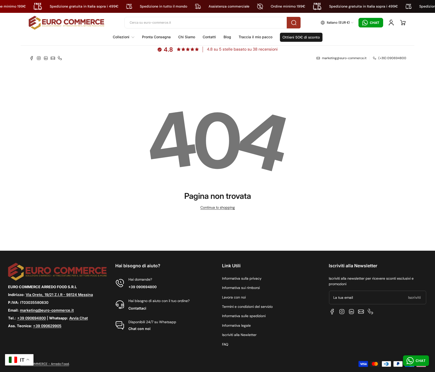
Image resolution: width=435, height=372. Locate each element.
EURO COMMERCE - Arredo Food (44, 364)
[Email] (53, 58)
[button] (337, 23)
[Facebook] (32, 58)
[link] (125, 37)
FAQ (225, 344)
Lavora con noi (234, 297)
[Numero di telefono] (60, 58)
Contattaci (137, 308)
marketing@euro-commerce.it (47, 310)
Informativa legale (236, 325)
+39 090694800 (31, 318)
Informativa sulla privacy (242, 278)
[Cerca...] (294, 22)
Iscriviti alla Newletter (239, 334)
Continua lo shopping (217, 207)
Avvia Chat (78, 318)
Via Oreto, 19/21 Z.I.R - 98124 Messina (59, 294)
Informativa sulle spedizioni (244, 316)
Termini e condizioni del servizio (247, 306)
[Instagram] (39, 58)
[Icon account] (391, 23)
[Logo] (66, 23)
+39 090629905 (47, 326)
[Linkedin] (46, 58)
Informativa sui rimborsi (241, 287)
